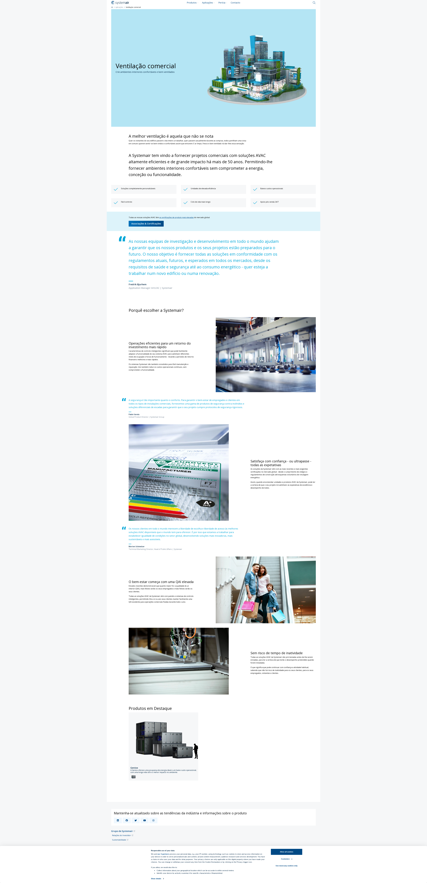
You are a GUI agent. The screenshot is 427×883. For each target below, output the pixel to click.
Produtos (192, 2)
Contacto (235, 2)
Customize (285, 859)
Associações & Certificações (146, 223)
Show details (156, 879)
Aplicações (207, 2)
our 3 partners (163, 854)
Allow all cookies (286, 852)
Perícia (221, 2)
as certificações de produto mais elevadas (176, 217)
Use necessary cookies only (287, 866)
